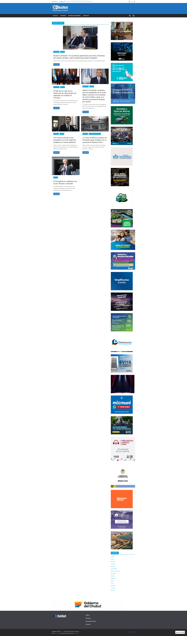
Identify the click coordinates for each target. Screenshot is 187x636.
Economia (113, 563)
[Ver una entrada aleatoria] (133, 15)
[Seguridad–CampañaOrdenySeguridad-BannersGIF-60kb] (122, 417)
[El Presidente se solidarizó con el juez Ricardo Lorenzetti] (66, 166)
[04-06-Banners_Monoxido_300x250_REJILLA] (122, 355)
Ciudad (112, 556)
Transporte (113, 588)
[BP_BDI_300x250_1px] (122, 189)
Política (55, 15)
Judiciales (56, 133)
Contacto (86, 15)
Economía (63, 15)
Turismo (113, 590)
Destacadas (56, 51)
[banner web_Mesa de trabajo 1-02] (123, 464)
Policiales (113, 578)
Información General (74, 15)
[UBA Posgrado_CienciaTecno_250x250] (120, 168)
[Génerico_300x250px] (122, 22)
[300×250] (122, 43)
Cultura (112, 559)
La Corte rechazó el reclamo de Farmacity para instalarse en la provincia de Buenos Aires (94, 140)
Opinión (112, 575)
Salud (112, 583)
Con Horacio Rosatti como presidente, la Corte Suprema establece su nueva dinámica (64, 140)
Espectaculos (114, 568)
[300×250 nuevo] (122, 272)
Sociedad (113, 585)
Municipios (113, 573)
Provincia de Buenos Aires (94, 133)
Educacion (113, 566)
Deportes (113, 561)
